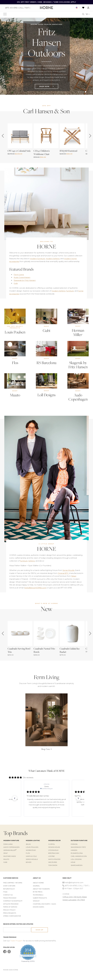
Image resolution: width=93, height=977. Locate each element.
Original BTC (63, 573)
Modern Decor (54, 840)
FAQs (5, 892)
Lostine (51, 856)
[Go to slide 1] (78, 91)
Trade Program (9, 898)
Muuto (15, 395)
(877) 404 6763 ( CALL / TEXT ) (17, 8)
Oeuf (5, 853)
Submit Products (40, 898)
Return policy (9, 889)
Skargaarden (76, 865)
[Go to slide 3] (83, 91)
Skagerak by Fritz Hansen (25, 280)
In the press (37, 892)
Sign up (39, 930)
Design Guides (38, 907)
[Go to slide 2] (81, 91)
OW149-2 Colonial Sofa (19, 150)
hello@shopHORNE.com (35, 588)
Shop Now (44, 86)
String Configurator (12, 916)
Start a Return (9, 886)
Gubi (16, 283)
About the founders (41, 889)
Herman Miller (78, 332)
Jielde (28, 844)
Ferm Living (19, 274)
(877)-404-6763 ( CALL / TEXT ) (77, 886)
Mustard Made (9, 856)
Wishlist (36, 901)
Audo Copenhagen (22, 277)
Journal (36, 886)
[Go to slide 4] (85, 91)
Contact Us (8, 895)
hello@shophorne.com (74, 883)
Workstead (31, 850)
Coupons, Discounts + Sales (44, 904)
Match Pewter (54, 859)
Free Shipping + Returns (12, 883)
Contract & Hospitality (12, 901)
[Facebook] (4, 953)
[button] (14, 798)
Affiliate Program (10, 904)
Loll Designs (46, 395)
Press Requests (9, 913)
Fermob (74, 844)
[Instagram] (9, 953)
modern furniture (37, 259)
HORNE (46, 246)
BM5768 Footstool (68, 150)
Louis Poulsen (15, 332)
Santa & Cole (31, 856)
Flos (15, 362)
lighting (31, 561)
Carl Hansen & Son (79, 856)
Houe (73, 862)
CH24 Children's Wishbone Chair (42, 152)
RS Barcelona (46, 362)
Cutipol (51, 844)
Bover (28, 862)
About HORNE (38, 883)
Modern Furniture (11, 840)
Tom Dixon (52, 865)
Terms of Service (10, 907)
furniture (70, 291)
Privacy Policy (9, 910)
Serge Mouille (69, 570)
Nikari (73, 576)
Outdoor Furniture (79, 840)
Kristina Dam (53, 853)
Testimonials (38, 895)
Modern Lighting (33, 840)
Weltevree (52, 862)
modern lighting (53, 259)
